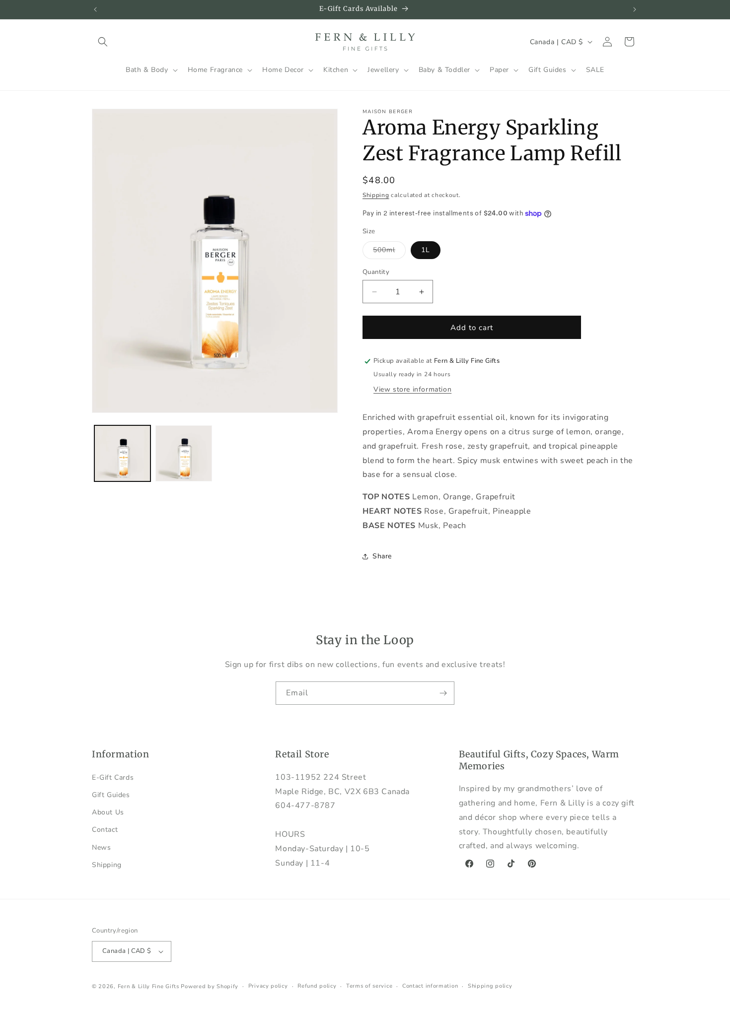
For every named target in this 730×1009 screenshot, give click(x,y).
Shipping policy (490, 986)
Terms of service (369, 986)
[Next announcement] (635, 9)
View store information (412, 389)
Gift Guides (111, 795)
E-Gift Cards (113, 777)
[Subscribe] (443, 693)
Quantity (376, 272)
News (101, 847)
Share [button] (382, 556)
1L (425, 250)
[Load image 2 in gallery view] (183, 453)
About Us (108, 812)
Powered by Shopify (209, 986)
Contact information (430, 986)
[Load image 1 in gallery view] (122, 453)
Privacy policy (268, 986)
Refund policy (316, 986)
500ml (389, 252)
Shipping (376, 195)
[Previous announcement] (95, 9)
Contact (105, 829)
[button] (103, 42)
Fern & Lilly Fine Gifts (148, 986)
